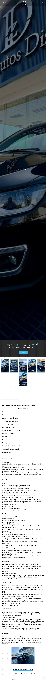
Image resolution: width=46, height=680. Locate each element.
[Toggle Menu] (42, 2)
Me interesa (24, 352)
